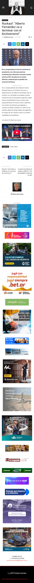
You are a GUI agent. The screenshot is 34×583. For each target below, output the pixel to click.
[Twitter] (14, 44)
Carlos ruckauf (13, 146)
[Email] (27, 44)
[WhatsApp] (18, 44)
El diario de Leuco (8, 37)
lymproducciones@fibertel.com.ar (17, 560)
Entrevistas (9, 17)
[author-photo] (17, 191)
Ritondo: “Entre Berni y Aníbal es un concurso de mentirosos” (9, 171)
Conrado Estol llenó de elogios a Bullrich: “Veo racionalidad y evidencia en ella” (24, 172)
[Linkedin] (23, 44)
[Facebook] (10, 44)
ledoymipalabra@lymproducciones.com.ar (15, 579)
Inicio (3, 17)
